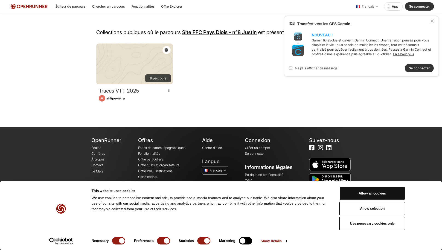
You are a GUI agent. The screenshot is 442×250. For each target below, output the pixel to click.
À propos (98, 159)
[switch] (163, 240)
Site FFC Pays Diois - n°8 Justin (219, 32)
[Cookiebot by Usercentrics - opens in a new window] (61, 241)
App (395, 6)
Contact (97, 165)
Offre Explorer (171, 6)
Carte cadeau (148, 177)
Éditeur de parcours (70, 6)
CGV (248, 180)
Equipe (96, 148)
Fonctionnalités (143, 6)
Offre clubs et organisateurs (158, 165)
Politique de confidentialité (264, 175)
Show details (271, 241)
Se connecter (419, 6)
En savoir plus (403, 54)
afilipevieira (115, 98)
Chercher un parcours (108, 6)
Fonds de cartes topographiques (161, 148)
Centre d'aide (212, 148)
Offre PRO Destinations (155, 171)
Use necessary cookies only (372, 223)
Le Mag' (97, 171)
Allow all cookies (372, 193)
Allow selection (372, 208)
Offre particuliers (150, 159)
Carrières (98, 153)
